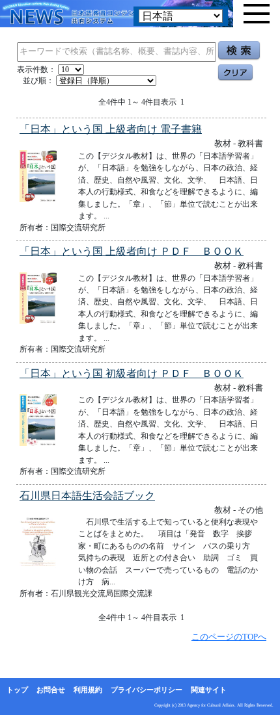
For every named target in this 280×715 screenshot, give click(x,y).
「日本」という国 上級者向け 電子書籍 (111, 129)
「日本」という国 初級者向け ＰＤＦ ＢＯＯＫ (132, 373)
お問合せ (50, 690)
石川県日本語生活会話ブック (87, 495)
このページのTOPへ (228, 637)
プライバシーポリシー (146, 690)
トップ (17, 690)
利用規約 (88, 690)
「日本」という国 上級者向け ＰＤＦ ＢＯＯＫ (132, 251)
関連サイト (209, 690)
